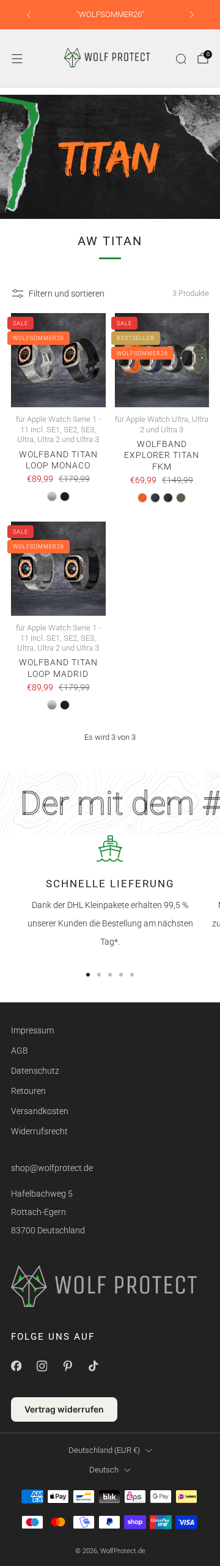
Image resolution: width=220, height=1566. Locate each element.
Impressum (32, 1030)
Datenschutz (35, 1071)
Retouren (28, 1091)
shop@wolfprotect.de (52, 1168)
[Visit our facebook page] (16, 1366)
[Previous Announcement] (28, 14)
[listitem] (110, 14)
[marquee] (110, 803)
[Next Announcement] (192, 14)
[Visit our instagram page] (41, 1366)
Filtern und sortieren (67, 293)
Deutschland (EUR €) (104, 1450)
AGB (19, 1050)
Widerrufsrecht (39, 1131)
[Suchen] (181, 59)
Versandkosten (39, 1111)
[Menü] (17, 59)
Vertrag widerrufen (64, 1409)
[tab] (88, 975)
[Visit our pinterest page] (67, 1366)
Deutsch (104, 1469)
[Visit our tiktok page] (93, 1366)
